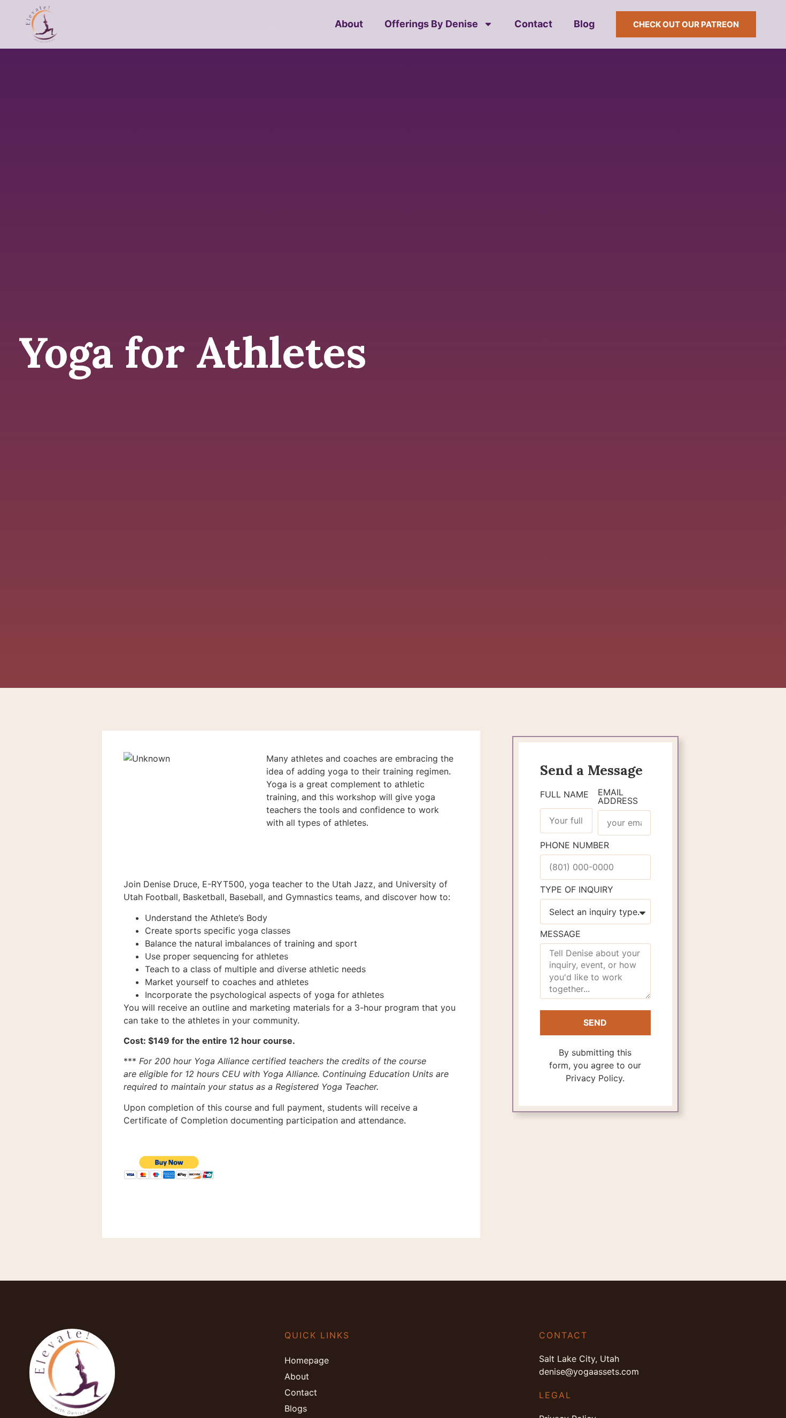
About (349, 23)
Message (560, 934)
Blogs (295, 1408)
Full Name (564, 795)
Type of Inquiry (576, 890)
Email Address (618, 797)
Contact (533, 23)
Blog (584, 23)
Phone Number (574, 845)
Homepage (306, 1360)
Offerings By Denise (431, 23)
